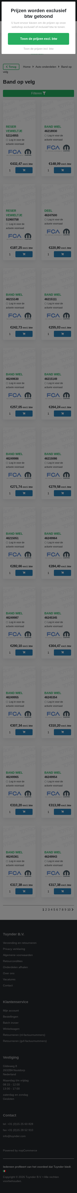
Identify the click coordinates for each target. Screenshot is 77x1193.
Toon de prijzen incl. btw (38, 48)
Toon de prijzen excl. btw (38, 38)
